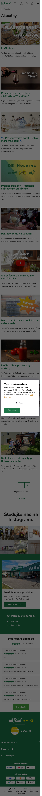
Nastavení (20, 403)
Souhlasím (12, 410)
